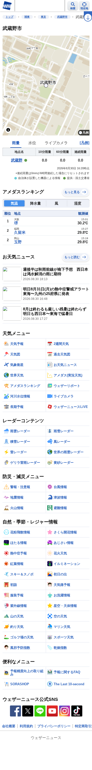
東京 (43, 16)
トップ (9, 16)
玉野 (18, 242)
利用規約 (26, 726)
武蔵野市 (62, 16)
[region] (46, 85)
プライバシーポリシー (54, 726)
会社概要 (8, 726)
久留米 (20, 232)
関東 (27, 16)
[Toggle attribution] (8, 130)
